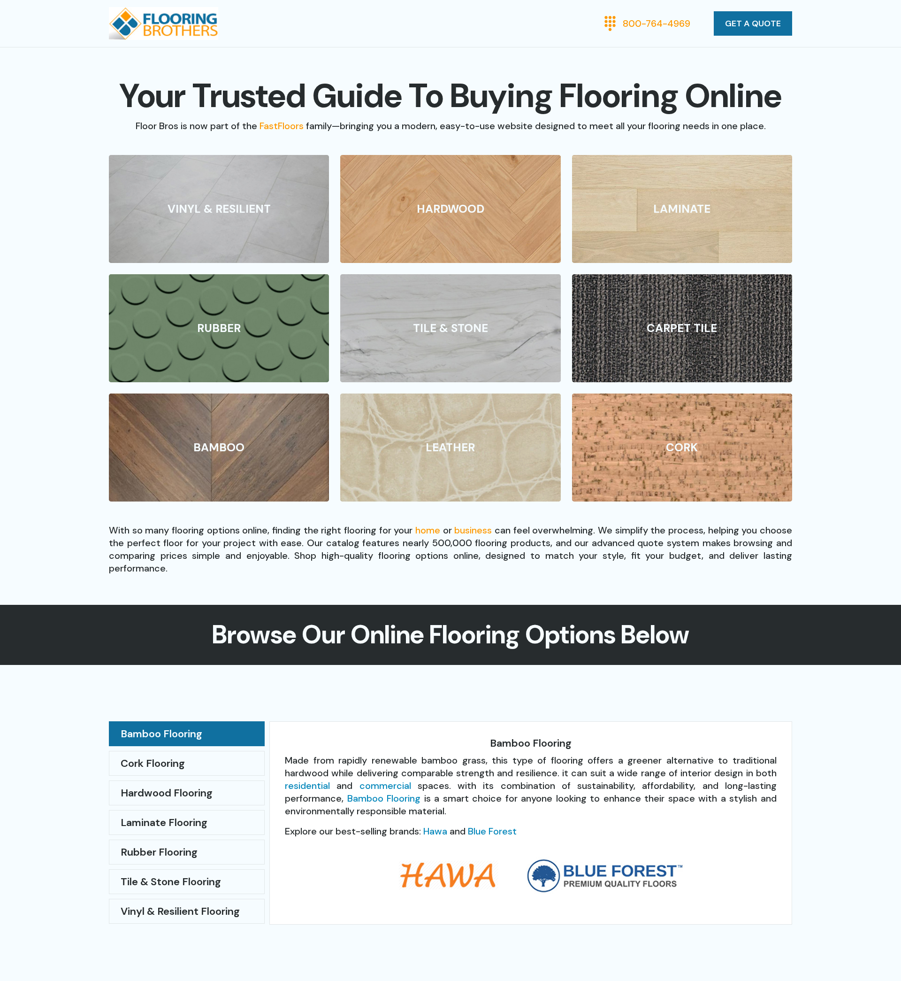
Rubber (219, 328)
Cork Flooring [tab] (153, 763)
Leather (450, 447)
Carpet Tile (682, 328)
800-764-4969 (656, 23)
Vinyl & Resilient (219, 208)
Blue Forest (492, 831)
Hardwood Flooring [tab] (167, 793)
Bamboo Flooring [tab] (161, 734)
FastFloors (282, 126)
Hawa (435, 831)
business (473, 530)
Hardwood (450, 208)
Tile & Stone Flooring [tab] (171, 881)
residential (307, 786)
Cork (682, 447)
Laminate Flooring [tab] (164, 822)
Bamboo (218, 447)
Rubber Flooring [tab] (159, 852)
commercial (385, 786)
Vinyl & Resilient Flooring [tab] (180, 911)
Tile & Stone (450, 328)
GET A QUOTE (753, 23)
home (427, 530)
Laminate (681, 208)
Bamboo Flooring (384, 798)
